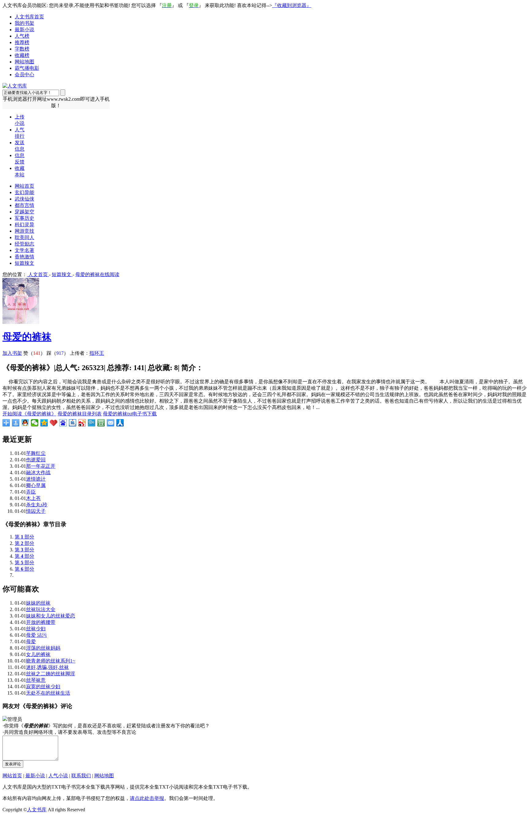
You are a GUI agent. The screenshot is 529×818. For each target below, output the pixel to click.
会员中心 (24, 74)
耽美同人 (24, 237)
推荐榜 (22, 42)
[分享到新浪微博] (82, 422)
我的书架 (24, 23)
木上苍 (33, 498)
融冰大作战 (38, 472)
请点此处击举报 (147, 798)
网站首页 (24, 186)
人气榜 (22, 36)
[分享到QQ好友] (25, 422)
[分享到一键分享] (16, 422)
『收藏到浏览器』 (291, 5)
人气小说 (58, 775)
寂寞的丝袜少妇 (43, 686)
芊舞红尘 (36, 453)
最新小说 (24, 29)
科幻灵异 (24, 224)
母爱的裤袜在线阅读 (97, 274)
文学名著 (24, 250)
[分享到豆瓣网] (101, 422)
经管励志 (24, 243)
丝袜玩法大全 (40, 609)
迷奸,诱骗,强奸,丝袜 (47, 667)
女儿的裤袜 (38, 654)
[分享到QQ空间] (44, 422)
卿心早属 (36, 485)
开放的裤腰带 (40, 622)
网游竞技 (24, 231)
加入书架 (12, 353)
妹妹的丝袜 (38, 603)
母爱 (31, 641)
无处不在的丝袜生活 (48, 693)
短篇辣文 (24, 263)
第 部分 (24, 536)
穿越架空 (24, 211)
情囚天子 (36, 511)
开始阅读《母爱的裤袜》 (29, 413)
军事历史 (24, 218)
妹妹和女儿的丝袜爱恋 (50, 615)
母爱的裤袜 (26, 336)
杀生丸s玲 (36, 504)
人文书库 (37, 809)
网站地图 (24, 61)
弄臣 (31, 491)
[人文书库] (14, 85)
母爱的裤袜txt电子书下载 (130, 413)
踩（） (58, 353)
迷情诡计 (36, 479)
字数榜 (22, 48)
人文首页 (38, 274)
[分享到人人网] (120, 422)
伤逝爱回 (36, 459)
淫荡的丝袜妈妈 (43, 648)
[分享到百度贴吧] (73, 422)
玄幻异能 (24, 192)
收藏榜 (22, 55)
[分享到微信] (35, 422)
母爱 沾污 (36, 635)
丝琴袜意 (36, 680)
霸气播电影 (27, 68)
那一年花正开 (40, 466)
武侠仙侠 (24, 198)
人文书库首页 (29, 16)
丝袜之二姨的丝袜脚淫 (50, 673)
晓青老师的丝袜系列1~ (50, 660)
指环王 (96, 353)
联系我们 (81, 775)
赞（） (34, 353)
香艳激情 (24, 256)
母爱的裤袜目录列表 (80, 413)
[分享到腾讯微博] (92, 422)
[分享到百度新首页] (63, 422)
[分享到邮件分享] (110, 422)
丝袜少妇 (36, 628)
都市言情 (24, 205)
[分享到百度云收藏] (54, 422)
